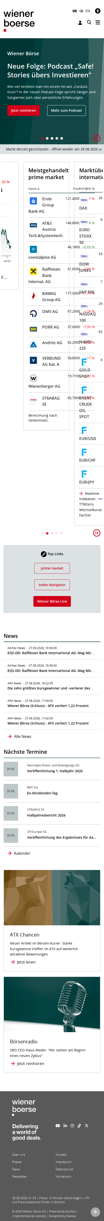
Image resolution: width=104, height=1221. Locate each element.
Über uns (18, 1154)
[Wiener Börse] (19, 20)
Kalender (22, 853)
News (16, 1169)
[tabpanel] (52, 91)
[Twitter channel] (87, 1125)
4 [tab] (56, 139)
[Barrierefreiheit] (97, 11)
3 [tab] (52, 139)
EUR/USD (67, 438)
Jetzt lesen (26, 962)
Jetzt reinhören (23, 110)
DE (75, 11)
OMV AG (30, 311)
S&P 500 (66, 292)
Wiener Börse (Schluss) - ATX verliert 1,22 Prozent (48, 705)
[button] (96, 138)
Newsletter (19, 1176)
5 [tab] (61, 139)
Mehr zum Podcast (66, 110)
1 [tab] (42, 139)
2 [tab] (47, 139)
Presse (17, 1162)
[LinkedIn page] (65, 1125)
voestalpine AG (23, 257)
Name (13, 189)
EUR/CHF (67, 460)
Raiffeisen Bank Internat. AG (25, 275)
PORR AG (30, 327)
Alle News (22, 736)
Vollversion (63, 1176)
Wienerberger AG (25, 386)
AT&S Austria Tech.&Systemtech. (26, 229)
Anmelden (80, 23)
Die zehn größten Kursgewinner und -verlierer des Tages (53, 688)
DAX (63, 208)
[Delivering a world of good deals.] (26, 1134)
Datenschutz (64, 1169)
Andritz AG (32, 342)
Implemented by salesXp (29, 1216)
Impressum (63, 1162)
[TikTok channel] (79, 1125)
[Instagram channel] (72, 1125)
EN (88, 11)
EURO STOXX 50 (65, 236)
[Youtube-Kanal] (58, 1125)
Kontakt (61, 1154)
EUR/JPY (66, 482)
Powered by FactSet (62, 1211)
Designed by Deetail (62, 1216)
